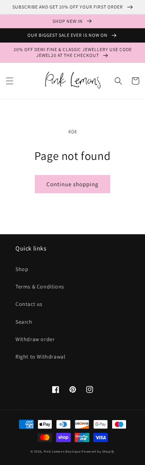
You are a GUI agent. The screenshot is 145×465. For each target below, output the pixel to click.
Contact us (29, 303)
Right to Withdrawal (40, 356)
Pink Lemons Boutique (62, 451)
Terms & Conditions (39, 286)
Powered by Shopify (98, 451)
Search (23, 321)
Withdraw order (35, 339)
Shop (21, 269)
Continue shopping (72, 184)
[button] (9, 80)
